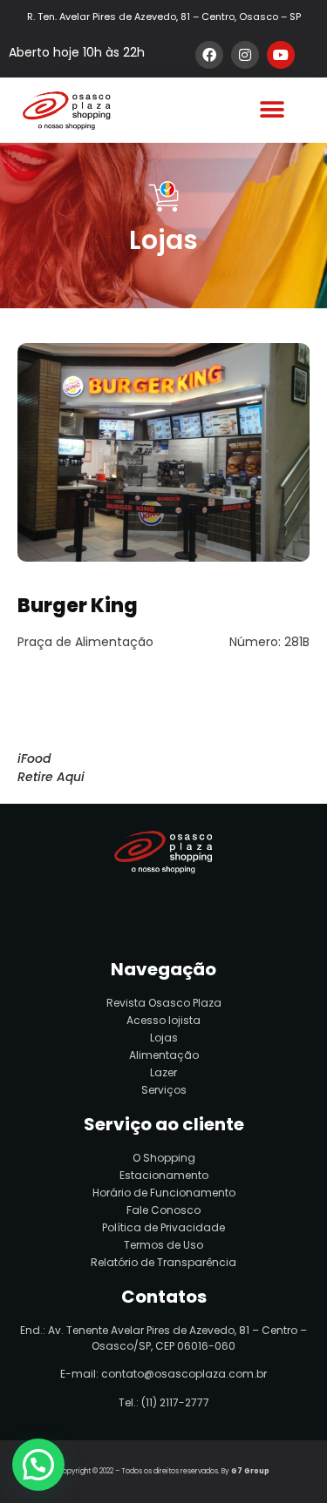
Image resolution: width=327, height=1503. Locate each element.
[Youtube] (281, 55)
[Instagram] (245, 55)
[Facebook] (209, 55)
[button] (271, 110)
